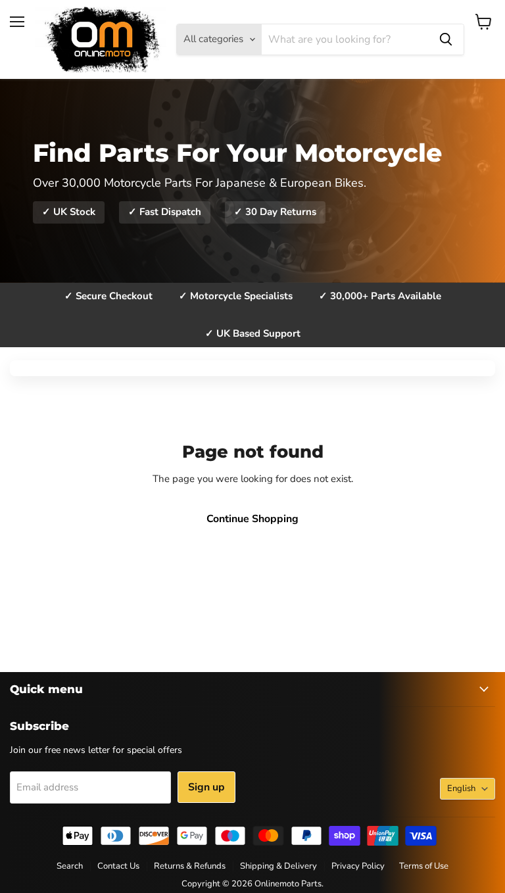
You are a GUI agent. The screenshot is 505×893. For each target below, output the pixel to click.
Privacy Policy (358, 866)
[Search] (446, 39)
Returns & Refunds (190, 866)
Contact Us (118, 866)
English (461, 788)
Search (70, 866)
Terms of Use (423, 866)
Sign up (206, 787)
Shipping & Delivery (278, 866)
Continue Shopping (252, 519)
